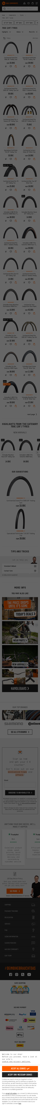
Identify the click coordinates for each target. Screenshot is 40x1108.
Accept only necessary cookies (20, 1074)
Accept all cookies (18, 1068)
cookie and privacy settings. (16, 1061)
